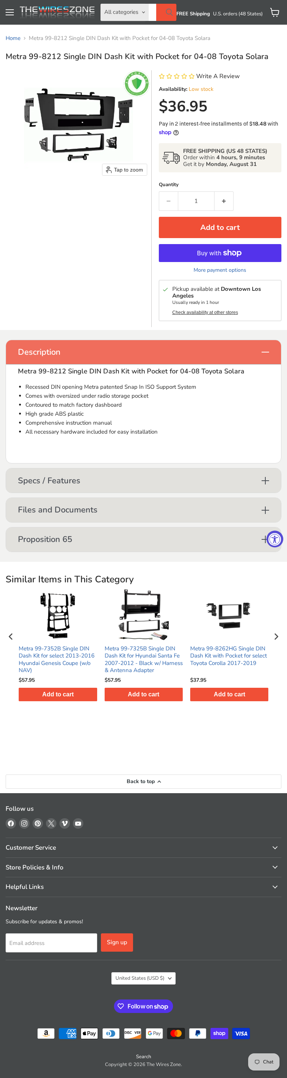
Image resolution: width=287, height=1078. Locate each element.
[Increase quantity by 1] (224, 201)
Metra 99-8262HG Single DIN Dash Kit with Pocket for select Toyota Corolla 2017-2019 (228, 656)
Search (143, 1056)
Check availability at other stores (205, 312)
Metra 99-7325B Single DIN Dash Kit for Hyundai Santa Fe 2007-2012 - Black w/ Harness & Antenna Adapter (144, 659)
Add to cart (58, 694)
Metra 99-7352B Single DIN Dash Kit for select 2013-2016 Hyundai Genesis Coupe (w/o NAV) (57, 659)
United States (139, 978)
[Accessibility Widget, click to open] (274, 539)
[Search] (166, 12)
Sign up (117, 942)
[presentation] (11, 636)
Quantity (169, 185)
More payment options (220, 270)
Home (13, 38)
